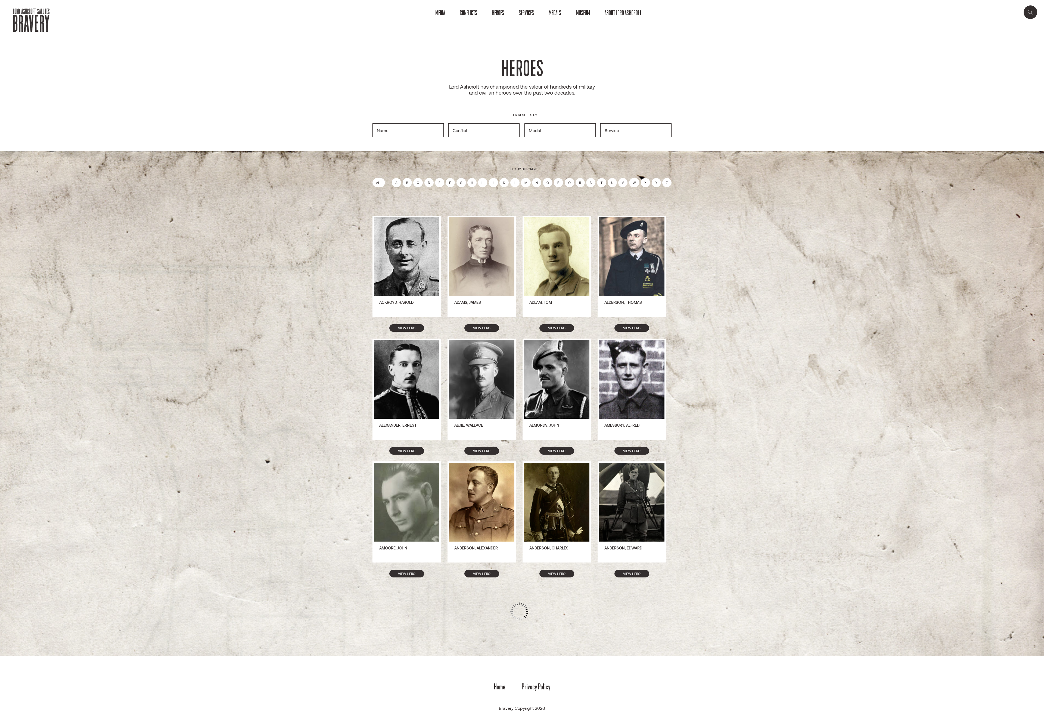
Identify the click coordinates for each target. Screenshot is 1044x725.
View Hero (406, 328)
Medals (555, 13)
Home (499, 687)
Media (440, 13)
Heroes (498, 13)
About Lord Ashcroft (623, 13)
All (378, 183)
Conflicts (468, 13)
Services (526, 13)
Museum (583, 13)
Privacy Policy (536, 687)
